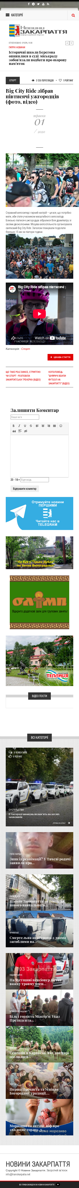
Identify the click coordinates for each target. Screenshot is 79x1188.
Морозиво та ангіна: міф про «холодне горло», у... (34, 1128)
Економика (15, 896)
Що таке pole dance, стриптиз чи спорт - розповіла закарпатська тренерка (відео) (23, 376)
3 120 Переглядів (44, 80)
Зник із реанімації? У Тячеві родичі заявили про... (40, 861)
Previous (67, 43)
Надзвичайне (16, 975)
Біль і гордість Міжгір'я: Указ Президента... (35, 1018)
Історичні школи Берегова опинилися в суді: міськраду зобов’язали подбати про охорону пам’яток (38, 58)
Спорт (25, 348)
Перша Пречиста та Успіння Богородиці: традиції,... (34, 1091)
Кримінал (14, 933)
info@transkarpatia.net (18, 1174)
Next (71, 43)
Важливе (13, 1048)
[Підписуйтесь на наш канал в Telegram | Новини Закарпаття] (39, 513)
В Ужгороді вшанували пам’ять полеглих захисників (34, 815)
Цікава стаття (61, 357)
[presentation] (13, 426)
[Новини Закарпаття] (39, 30)
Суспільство (16, 810)
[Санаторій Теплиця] (39, 660)
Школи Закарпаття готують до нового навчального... (37, 903)
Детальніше (59, 822)
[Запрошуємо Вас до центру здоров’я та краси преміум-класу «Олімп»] (39, 602)
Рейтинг (68, 80)
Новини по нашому (18, 1011)
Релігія (13, 1084)
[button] (13, 425)
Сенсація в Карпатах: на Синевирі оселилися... (39, 1055)
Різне (12, 1121)
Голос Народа (15, 854)
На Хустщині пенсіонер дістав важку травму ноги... (36, 982)
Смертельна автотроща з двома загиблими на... (38, 939)
